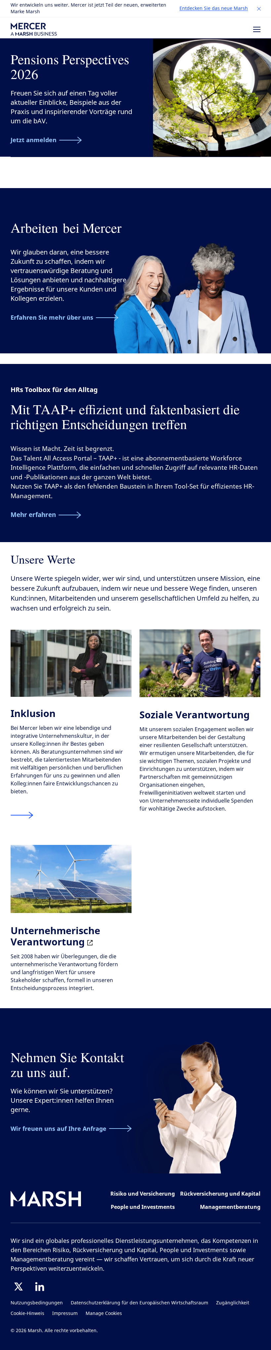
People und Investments (143, 1207)
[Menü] (257, 29)
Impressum (65, 1313)
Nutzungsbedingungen (37, 1302)
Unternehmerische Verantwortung (55, 936)
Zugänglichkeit (232, 1302)
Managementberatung (230, 1207)
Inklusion (33, 713)
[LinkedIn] (39, 1286)
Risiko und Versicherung (142, 1193)
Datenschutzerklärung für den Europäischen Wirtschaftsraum (139, 1302)
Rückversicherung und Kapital (220, 1193)
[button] (259, 9)
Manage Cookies (104, 1313)
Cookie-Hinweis (27, 1313)
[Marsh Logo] (46, 1200)
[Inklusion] (22, 815)
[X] (18, 1286)
